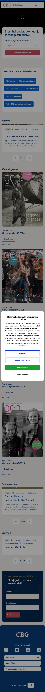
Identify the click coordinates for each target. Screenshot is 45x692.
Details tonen (22, 374)
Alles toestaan (22, 367)
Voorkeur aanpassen (22, 360)
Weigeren (22, 353)
